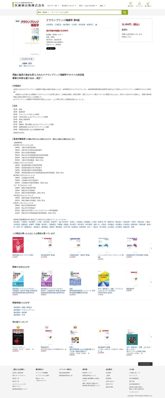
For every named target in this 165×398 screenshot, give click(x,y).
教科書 (24, 312)
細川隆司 (66, 25)
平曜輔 (59, 224)
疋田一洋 (20, 227)
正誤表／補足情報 (17, 372)
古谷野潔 (16, 224)
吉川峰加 (118, 227)
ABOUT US (109, 384)
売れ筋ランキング (68, 6)
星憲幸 (52, 227)
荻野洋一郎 (102, 222)
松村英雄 (82, 227)
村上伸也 (103, 227)
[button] (151, 248)
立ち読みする (26, 59)
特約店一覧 (15, 378)
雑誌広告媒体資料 (64, 372)
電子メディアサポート (19, 375)
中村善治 (118, 224)
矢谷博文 (49, 25)
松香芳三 (90, 25)
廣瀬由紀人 (28, 227)
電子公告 (132, 381)
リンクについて (134, 392)
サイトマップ (133, 375)
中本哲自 (126, 224)
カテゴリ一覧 (52, 6)
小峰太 (147, 222)
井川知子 (65, 222)
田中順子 (73, 224)
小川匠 (74, 25)
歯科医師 (17, 307)
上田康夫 (79, 222)
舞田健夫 (59, 227)
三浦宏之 (58, 25)
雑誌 (101, 6)
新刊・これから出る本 (87, 6)
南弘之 (95, 227)
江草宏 (94, 222)
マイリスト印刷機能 (42, 372)
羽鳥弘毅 (142, 224)
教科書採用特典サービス (19, 389)
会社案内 (108, 372)
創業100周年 (109, 387)
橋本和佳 (134, 224)
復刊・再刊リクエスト (27, 66)
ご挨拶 (108, 375)
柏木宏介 (118, 222)
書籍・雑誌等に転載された (91, 384)
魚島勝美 (87, 222)
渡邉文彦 (126, 227)
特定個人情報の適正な (136, 388)
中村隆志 (111, 224)
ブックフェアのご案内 (42, 375)
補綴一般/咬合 (27, 307)
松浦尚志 (75, 227)
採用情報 (108, 378)
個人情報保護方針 (134, 384)
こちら (128, 37)
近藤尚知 (24, 224)
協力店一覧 (15, 381)
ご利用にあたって (134, 372)
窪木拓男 (126, 222)
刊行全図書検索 (134, 378)
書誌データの (41, 379)
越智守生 (111, 222)
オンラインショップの (19, 385)
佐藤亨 (31, 224)
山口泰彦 (111, 227)
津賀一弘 (96, 224)
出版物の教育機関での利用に (91, 379)
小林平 (133, 222)
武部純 (66, 224)
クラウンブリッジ (28, 310)
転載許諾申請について (89, 375)
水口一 (89, 227)
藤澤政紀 (45, 227)
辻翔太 (103, 224)
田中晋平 (81, 224)
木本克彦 (81, 25)
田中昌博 (89, 224)
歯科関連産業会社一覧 (65, 375)
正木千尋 (67, 227)
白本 (23, 315)
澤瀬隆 (37, 224)
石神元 (72, 222)
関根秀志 (53, 224)
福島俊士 (37, 227)
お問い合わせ (110, 381)
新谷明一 (45, 224)
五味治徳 (140, 222)
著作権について (87, 372)
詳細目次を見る (18, 133)
